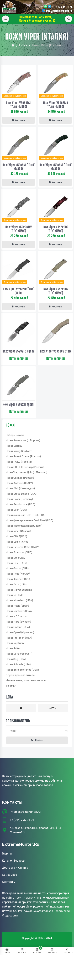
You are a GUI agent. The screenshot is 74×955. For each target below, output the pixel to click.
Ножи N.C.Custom (16, 616)
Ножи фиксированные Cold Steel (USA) (29, 520)
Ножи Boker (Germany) (19, 499)
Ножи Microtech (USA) (19, 600)
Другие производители (20, 675)
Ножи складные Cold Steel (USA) (25, 515)
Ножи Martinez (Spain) (19, 611)
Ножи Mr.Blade (14, 595)
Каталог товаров (13, 860)
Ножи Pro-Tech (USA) (19, 637)
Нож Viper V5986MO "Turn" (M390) (55, 105)
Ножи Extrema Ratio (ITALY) (23, 547)
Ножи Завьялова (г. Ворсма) (23, 440)
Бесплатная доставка (15, 96)
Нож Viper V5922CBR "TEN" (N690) (55, 229)
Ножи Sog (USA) (16, 659)
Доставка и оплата (15, 867)
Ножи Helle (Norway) (18, 573)
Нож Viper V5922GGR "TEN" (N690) (55, 291)
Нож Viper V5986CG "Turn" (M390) (18, 167)
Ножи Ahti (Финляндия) (20, 488)
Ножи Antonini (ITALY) (19, 483)
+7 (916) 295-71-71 (62, 7)
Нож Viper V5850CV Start (55, 351)
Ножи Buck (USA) (16, 509)
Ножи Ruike (13, 648)
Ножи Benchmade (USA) (20, 504)
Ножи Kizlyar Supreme (19, 589)
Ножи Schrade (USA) (18, 664)
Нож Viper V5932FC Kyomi (18, 351)
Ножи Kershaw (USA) (18, 579)
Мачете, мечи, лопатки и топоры (26, 680)
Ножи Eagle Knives (17, 541)
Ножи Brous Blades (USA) (21, 493)
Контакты (8, 881)
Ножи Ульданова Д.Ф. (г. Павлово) (26, 472)
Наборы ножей (15, 435)
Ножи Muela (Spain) (17, 605)
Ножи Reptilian (15, 643)
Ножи (23, 45)
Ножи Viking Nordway (19, 451)
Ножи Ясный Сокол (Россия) (23, 456)
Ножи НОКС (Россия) (19, 461)
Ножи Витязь (14, 445)
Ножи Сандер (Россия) (20, 477)
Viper (13, 730)
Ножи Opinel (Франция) (20, 632)
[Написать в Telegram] (49, 7)
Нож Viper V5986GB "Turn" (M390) (55, 167)
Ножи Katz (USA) (16, 584)
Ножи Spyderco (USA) (19, 653)
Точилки (11, 685)
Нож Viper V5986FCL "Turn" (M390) (18, 105)
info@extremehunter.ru (59, 11)
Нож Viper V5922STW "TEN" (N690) (18, 229)
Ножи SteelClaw (15, 557)
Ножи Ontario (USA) (18, 627)
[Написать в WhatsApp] (45, 7)
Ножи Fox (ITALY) (16, 563)
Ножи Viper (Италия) (18, 531)
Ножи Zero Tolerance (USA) (22, 669)
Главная (7, 853)
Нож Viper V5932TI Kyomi (18, 404)
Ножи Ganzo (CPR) (17, 568)
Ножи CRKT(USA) (16, 536)
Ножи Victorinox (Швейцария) (24, 525)
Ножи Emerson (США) (19, 552)
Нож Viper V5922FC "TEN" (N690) (18, 291)
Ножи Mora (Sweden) (18, 621)
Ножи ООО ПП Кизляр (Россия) (25, 467)
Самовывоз (9, 874)
